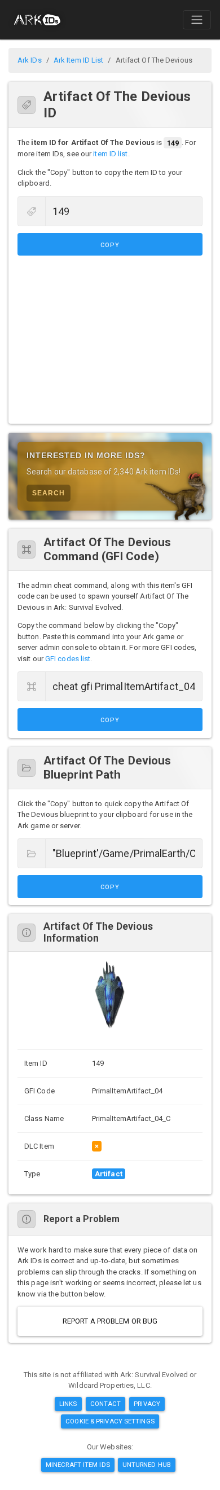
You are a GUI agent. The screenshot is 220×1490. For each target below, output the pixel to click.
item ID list (110, 154)
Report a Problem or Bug (110, 1321)
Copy (110, 245)
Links (68, 1404)
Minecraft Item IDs (78, 1465)
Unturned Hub (146, 1465)
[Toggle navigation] (197, 19)
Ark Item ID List (79, 60)
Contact (105, 1404)
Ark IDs (29, 60)
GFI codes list (67, 658)
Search (48, 493)
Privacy (147, 1404)
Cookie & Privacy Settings (110, 1421)
